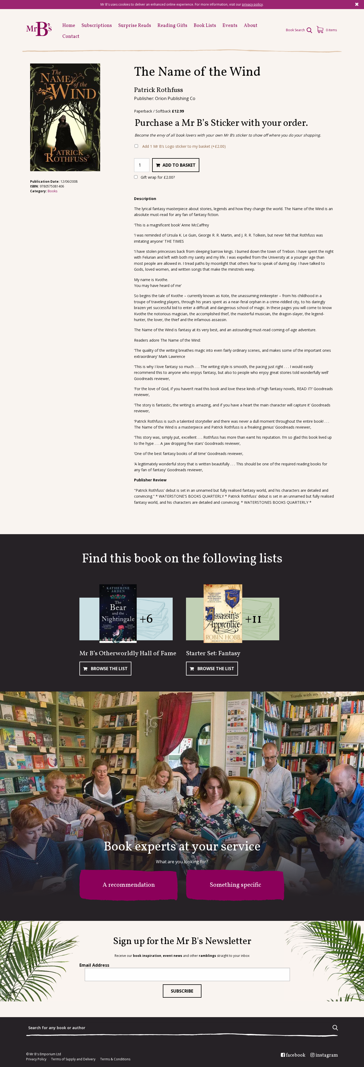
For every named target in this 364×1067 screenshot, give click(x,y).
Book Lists (205, 25)
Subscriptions (97, 25)
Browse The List (109, 669)
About (250, 25)
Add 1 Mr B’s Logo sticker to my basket (184, 146)
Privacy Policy (36, 1059)
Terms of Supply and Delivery (73, 1059)
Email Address (94, 965)
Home (68, 25)
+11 (253, 619)
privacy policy (252, 4)
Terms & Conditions (115, 1059)
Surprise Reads (134, 25)
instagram (327, 1055)
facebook (295, 1055)
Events (230, 25)
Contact (70, 36)
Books (52, 191)
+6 (146, 619)
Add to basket (179, 165)
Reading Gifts (172, 25)
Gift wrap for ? (157, 177)
